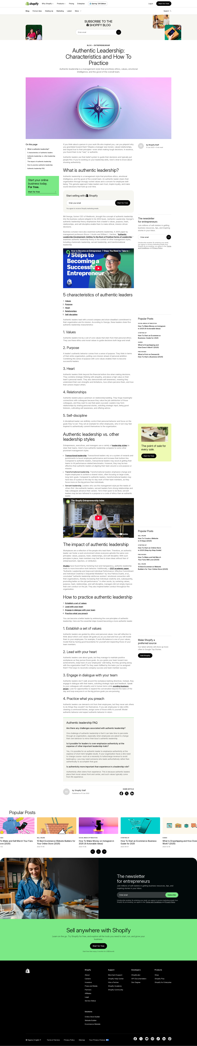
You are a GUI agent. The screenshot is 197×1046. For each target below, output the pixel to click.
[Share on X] (127, 793)
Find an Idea (37, 11)
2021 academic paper (119, 568)
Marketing (60, 11)
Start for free (164, 4)
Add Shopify (145, 655)
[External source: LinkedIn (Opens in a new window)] (164, 1038)
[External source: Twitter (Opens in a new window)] (141, 1038)
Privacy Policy (157, 248)
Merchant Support (115, 975)
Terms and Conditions (154, 902)
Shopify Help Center (116, 979)
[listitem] (98, 832)
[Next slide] (104, 851)
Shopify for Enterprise (163, 982)
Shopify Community (115, 990)
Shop (157, 975)
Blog (27, 11)
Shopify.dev (135, 975)
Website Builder (91, 1020)
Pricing (71, 4)
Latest (69, 11)
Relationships (71, 311)
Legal (87, 997)
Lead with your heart (74, 607)
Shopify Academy (115, 986)
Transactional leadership (76, 455)
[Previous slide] (92, 851)
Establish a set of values (76, 603)
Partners (88, 990)
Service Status (90, 1001)
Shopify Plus (159, 979)
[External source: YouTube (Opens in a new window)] (146, 1038)
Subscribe (172, 895)
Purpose (68, 304)
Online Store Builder (92, 1017)
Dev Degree (135, 982)
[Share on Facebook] (121, 793)
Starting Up (49, 11)
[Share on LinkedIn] (132, 793)
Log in (150, 4)
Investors (88, 982)
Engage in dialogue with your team (80, 610)
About (87, 975)
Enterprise (81, 4)
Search (166, 11)
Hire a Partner (113, 982)
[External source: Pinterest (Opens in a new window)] (169, 1038)
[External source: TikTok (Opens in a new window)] (158, 1038)
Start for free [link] (122, 203)
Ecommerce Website (92, 1024)
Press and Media (91, 986)
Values (68, 301)
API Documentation (138, 979)
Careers (88, 979)
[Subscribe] (118, 32)
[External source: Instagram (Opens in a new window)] (152, 1038)
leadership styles (119, 445)
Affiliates (88, 993)
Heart (67, 308)
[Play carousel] (98, 851)
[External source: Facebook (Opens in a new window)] (135, 1038)
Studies (66, 566)
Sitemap (82, 1040)
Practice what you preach (76, 613)
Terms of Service (53, 1040)
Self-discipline (71, 314)
